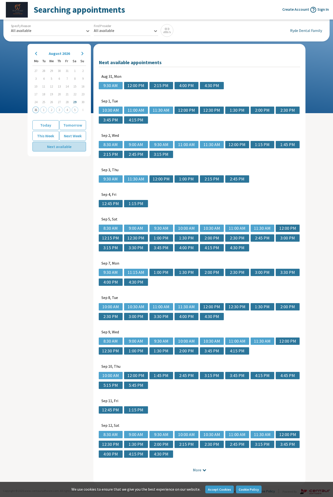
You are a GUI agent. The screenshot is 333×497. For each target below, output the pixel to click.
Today (45, 125)
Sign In (323, 9)
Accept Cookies (219, 489)
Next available (59, 146)
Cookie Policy (249, 489)
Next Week (73, 135)
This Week (45, 135)
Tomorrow (72, 125)
